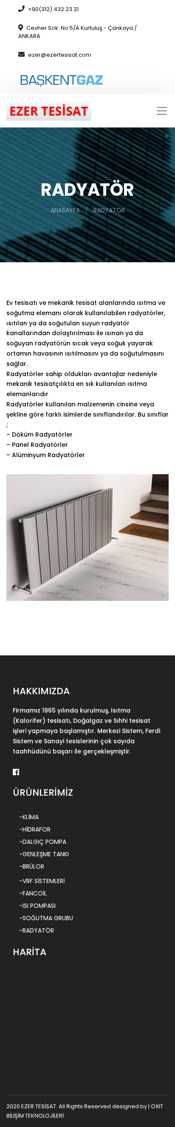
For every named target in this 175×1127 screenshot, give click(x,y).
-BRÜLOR (31, 866)
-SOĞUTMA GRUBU (46, 918)
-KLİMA (29, 817)
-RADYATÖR (36, 930)
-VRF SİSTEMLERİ (42, 881)
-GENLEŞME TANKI (44, 854)
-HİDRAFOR (35, 829)
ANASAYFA (65, 210)
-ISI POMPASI (37, 905)
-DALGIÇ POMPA (42, 841)
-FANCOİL (33, 893)
